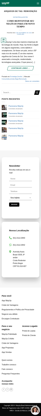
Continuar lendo (20, 68)
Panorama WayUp (16, 106)
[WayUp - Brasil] (14, 3)
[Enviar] (37, 92)
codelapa (20, 34)
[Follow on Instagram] (7, 389)
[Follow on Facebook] (3, 389)
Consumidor (5, 79)
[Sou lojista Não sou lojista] (20, 199)
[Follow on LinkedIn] (11, 389)
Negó (16, 79)
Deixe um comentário (32, 81)
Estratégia (17, 17)
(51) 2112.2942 (19, 245)
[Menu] (38, 3)
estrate (12, 79)
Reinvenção (23, 79)
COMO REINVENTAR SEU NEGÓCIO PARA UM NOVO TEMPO (20, 24)
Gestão (25, 17)
